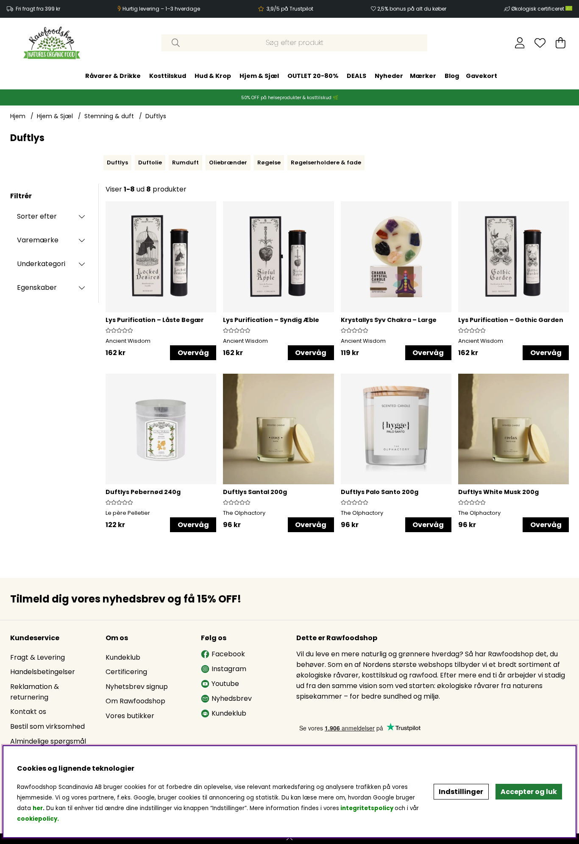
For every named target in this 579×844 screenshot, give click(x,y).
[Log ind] (520, 43)
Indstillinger (461, 792)
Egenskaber (37, 287)
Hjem (17, 116)
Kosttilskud (167, 75)
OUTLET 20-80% (312, 75)
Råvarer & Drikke (113, 75)
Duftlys (155, 116)
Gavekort (481, 75)
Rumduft (185, 162)
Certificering (126, 672)
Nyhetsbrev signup (137, 686)
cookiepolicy (37, 819)
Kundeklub (123, 657)
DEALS (356, 75)
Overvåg (193, 353)
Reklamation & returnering (34, 692)
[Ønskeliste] (540, 43)
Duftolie (150, 162)
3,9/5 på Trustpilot (290, 8)
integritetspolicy (366, 808)
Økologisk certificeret (538, 8)
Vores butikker (130, 716)
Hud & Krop (213, 75)
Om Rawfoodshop (135, 701)
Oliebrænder (228, 162)
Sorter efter (37, 216)
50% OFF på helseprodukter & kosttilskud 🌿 (289, 97)
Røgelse (269, 162)
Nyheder (389, 75)
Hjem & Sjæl (259, 75)
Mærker (423, 75)
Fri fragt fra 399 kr (38, 8)
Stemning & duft (109, 116)
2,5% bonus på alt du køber (411, 8)
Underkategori (41, 264)
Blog (452, 75)
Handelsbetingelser (42, 672)
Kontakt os (28, 711)
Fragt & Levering (37, 657)
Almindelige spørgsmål (48, 741)
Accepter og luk (529, 792)
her (38, 808)
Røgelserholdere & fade (326, 162)
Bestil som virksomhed (47, 726)
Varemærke (37, 240)
